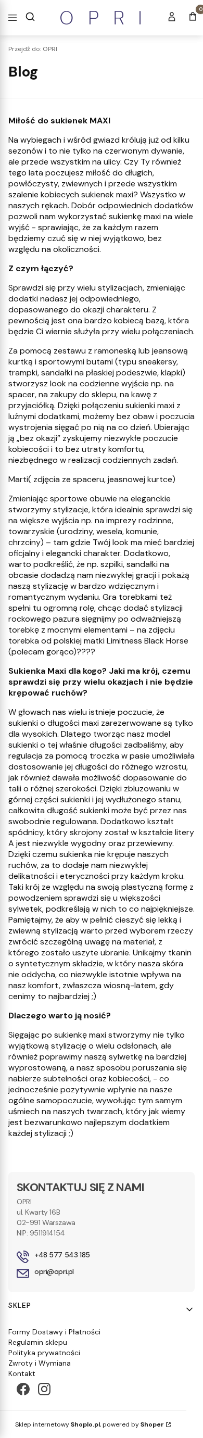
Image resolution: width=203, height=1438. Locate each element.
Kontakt (21, 1373)
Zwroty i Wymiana (39, 1363)
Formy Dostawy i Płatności (54, 1331)
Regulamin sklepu (37, 1342)
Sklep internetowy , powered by (89, 1424)
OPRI (32, 49)
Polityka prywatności (44, 1352)
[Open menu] (12, 17)
